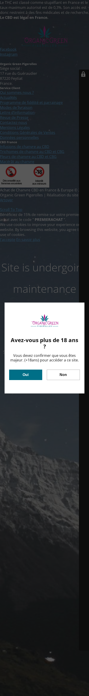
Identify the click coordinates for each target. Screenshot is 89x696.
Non (63, 375)
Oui (26, 375)
